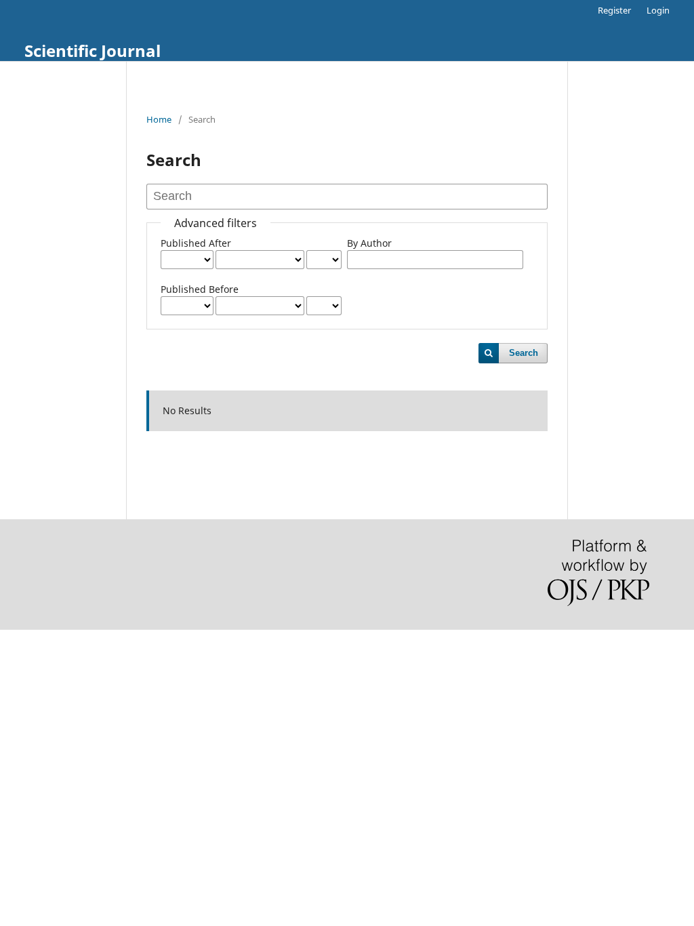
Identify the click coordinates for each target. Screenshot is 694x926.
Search (523, 353)
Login (658, 10)
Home (158, 119)
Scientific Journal (92, 50)
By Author (369, 243)
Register (614, 10)
